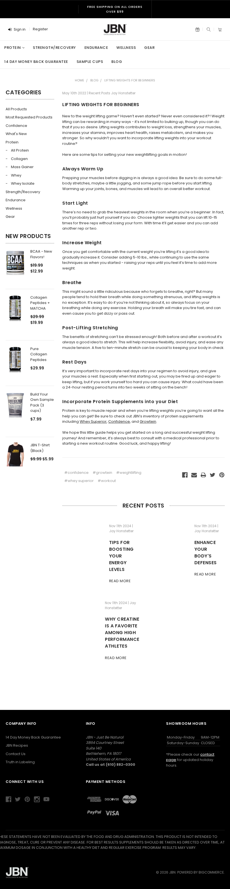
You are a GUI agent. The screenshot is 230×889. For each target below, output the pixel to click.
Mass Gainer (22, 167)
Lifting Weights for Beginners (129, 80)
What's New (16, 133)
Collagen (19, 158)
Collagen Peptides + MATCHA (40, 303)
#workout (107, 480)
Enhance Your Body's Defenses (205, 552)
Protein (12, 47)
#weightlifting (128, 472)
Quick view (15, 266)
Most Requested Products (29, 117)
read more (120, 581)
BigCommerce (211, 872)
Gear (149, 47)
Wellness (126, 47)
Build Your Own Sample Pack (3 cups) (42, 402)
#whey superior (79, 480)
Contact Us (16, 754)
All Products (16, 109)
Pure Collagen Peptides (38, 354)
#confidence (76, 472)
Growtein (148, 421)
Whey (16, 175)
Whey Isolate (22, 183)
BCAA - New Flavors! (41, 254)
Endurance (96, 47)
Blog (116, 61)
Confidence (16, 125)
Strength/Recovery (54, 47)
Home (79, 80)
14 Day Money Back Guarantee (36, 61)
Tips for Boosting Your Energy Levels (121, 556)
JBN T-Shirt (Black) (40, 447)
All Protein (20, 150)
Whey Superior (93, 421)
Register (40, 29)
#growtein (102, 472)
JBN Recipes (17, 745)
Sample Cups (90, 61)
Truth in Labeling (20, 762)
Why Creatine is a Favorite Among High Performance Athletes (122, 632)
